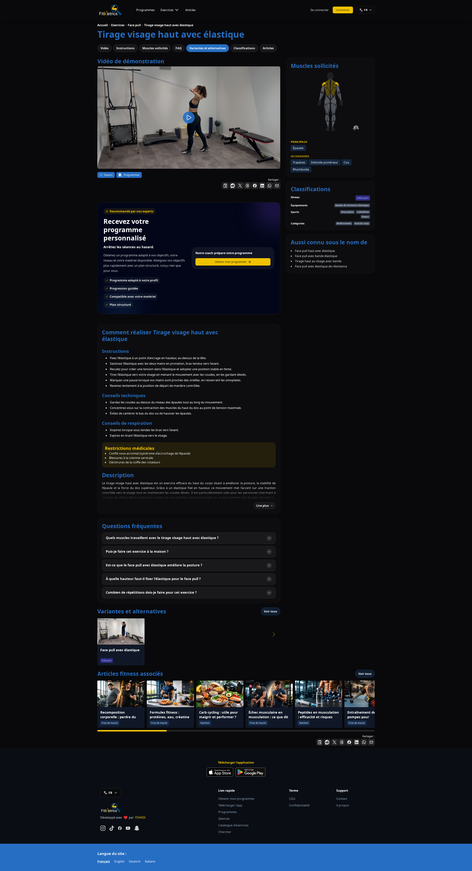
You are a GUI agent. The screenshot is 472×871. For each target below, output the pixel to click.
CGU (292, 799)
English (119, 861)
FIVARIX (140, 817)
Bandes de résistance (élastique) (352, 205)
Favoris (108, 175)
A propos (342, 805)
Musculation (347, 212)
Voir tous (270, 611)
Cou (346, 162)
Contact (341, 799)
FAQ (179, 48)
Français (103, 861)
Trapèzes (299, 162)
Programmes (145, 10)
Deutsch (134, 861)
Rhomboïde (301, 169)
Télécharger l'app (230, 805)
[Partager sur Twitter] (240, 185)
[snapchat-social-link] (136, 828)
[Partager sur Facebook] (254, 185)
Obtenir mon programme (236, 799)
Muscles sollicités (155, 48)
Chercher (224, 832)
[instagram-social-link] (102, 828)
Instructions (125, 48)
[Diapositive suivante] (368, 699)
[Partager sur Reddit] (232, 185)
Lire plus (262, 506)
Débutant (363, 198)
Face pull (134, 25)
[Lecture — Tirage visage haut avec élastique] (188, 117)
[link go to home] (111, 807)
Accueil (102, 25)
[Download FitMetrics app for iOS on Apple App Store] (220, 772)
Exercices (167, 10)
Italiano (150, 861)
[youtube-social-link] (128, 828)
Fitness (365, 216)
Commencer (343, 10)
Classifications (244, 48)
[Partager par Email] (277, 185)
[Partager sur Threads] (247, 185)
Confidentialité (299, 805)
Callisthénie (363, 212)
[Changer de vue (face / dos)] (356, 128)
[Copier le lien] (225, 185)
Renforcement (344, 223)
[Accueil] (110, 10)
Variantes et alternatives (207, 48)
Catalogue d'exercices (233, 825)
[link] (327, 100)
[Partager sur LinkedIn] (262, 185)
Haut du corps (362, 223)
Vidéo (104, 48)
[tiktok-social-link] (111, 828)
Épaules (298, 148)
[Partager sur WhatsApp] (269, 185)
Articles (190, 10)
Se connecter (319, 10)
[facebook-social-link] (120, 828)
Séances (224, 819)
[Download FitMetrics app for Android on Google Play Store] (250, 772)
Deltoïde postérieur (324, 162)
